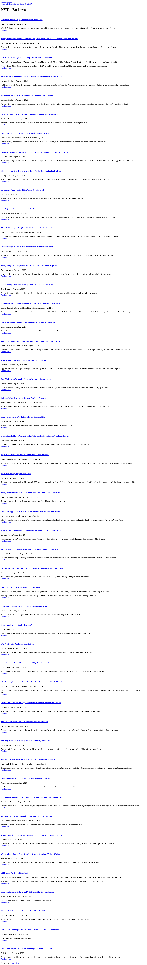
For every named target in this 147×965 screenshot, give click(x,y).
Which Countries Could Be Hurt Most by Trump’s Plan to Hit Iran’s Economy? (32, 835)
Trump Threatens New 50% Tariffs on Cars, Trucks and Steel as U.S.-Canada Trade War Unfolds (39, 39)
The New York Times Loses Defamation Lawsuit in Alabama (24, 722)
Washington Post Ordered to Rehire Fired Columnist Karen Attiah (27, 95)
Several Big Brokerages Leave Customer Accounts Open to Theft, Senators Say (31, 797)
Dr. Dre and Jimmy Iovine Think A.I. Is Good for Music (22, 190)
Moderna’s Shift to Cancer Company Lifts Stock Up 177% (24, 911)
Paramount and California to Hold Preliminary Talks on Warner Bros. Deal (30, 303)
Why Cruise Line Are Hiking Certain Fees (17, 644)
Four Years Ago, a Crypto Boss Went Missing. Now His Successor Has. (28, 247)
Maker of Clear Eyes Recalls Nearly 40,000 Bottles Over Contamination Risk (31, 171)
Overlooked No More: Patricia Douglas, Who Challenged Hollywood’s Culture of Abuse (35, 436)
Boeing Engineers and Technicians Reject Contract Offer (23, 417)
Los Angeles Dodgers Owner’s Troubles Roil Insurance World (25, 133)
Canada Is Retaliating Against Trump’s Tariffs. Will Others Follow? (27, 58)
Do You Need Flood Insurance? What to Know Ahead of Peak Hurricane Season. (32, 568)
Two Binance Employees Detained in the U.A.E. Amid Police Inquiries (28, 759)
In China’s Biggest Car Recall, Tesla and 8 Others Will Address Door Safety (30, 512)
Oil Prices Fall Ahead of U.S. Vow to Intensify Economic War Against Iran (30, 114)
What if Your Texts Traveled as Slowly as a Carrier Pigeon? (24, 360)
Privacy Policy (19, 4)
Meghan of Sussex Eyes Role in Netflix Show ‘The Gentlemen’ (25, 455)
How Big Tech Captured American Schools (17, 209)
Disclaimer (10, 4)
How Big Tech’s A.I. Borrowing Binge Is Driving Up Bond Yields (26, 741)
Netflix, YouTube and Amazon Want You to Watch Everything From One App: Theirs (34, 152)
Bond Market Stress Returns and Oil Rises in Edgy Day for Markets (27, 892)
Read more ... (6, 30)
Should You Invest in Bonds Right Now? (16, 625)
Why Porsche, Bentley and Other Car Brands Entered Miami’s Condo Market (31, 682)
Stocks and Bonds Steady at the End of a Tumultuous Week (24, 606)
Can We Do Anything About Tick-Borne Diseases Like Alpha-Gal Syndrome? (31, 930)
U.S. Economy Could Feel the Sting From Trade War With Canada (27, 285)
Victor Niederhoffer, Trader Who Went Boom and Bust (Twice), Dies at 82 (30, 549)
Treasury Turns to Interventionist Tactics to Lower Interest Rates (26, 816)
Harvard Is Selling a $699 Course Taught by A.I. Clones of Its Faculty (28, 322)
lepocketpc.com (6, 2)
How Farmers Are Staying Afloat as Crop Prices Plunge (22, 20)
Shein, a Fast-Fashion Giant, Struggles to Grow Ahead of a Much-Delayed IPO (31, 530)
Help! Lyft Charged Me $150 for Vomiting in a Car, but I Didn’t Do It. (28, 949)
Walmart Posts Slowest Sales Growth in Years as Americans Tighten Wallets (30, 854)
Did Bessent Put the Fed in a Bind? (14, 873)
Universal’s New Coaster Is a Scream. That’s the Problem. (23, 398)
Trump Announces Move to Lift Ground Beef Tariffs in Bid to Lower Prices (30, 493)
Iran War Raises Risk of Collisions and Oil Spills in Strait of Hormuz (27, 663)
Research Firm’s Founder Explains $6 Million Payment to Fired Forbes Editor (31, 76)
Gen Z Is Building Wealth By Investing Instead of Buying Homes (26, 379)
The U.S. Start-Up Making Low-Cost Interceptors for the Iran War (27, 228)
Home (3, 4)
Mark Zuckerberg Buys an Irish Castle (16, 474)
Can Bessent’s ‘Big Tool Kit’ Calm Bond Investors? (21, 587)
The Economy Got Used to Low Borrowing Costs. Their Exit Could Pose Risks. (32, 341)
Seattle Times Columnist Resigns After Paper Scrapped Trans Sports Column (31, 703)
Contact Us (29, 4)
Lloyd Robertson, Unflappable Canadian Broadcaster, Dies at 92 (26, 778)
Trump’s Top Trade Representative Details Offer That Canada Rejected (29, 266)
